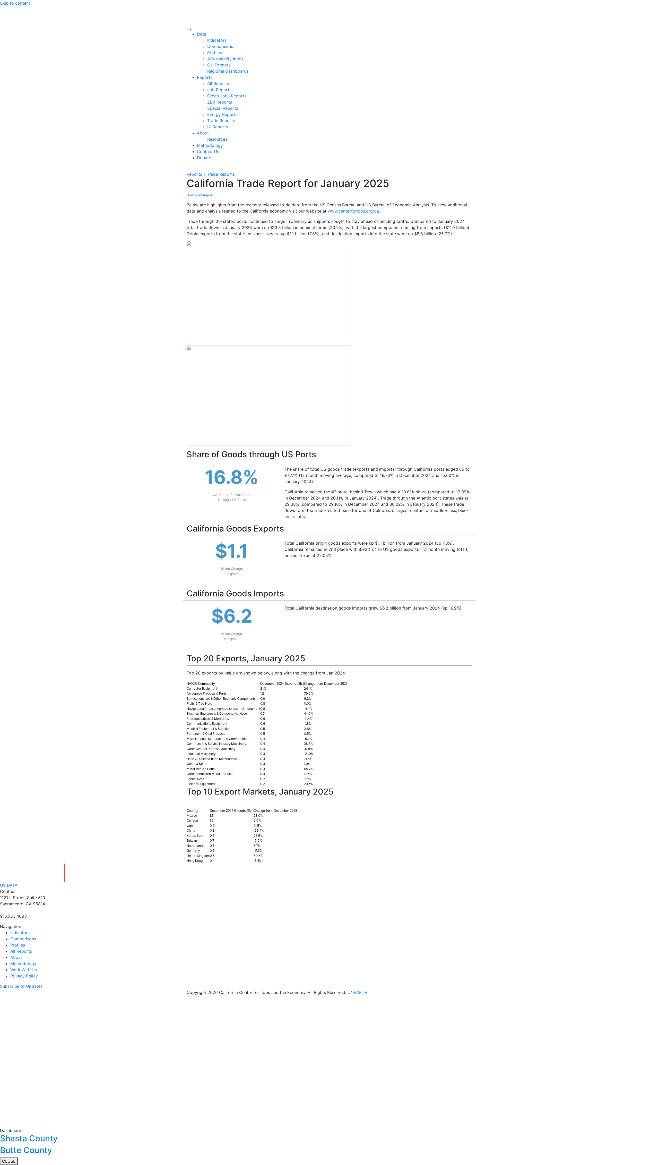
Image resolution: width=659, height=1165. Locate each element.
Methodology (210, 145)
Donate (204, 157)
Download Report (200, 195)
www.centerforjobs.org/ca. (354, 211)
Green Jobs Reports (226, 95)
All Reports (218, 83)
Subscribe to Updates (21, 986)
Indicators (217, 40)
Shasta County (29, 1138)
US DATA (9, 885)
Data (201, 34)
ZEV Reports (219, 102)
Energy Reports (222, 114)
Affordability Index (225, 58)
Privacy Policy (24, 975)
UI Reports (217, 126)
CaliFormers (218, 64)
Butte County (26, 1150)
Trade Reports (221, 120)
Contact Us (208, 151)
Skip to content (15, 3)
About (203, 133)
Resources (217, 139)
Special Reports (222, 108)
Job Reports (219, 89)
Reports (204, 77)
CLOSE (9, 1161)
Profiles (214, 52)
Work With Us (23, 969)
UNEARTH (357, 992)
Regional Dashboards (228, 71)
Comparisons (220, 46)
